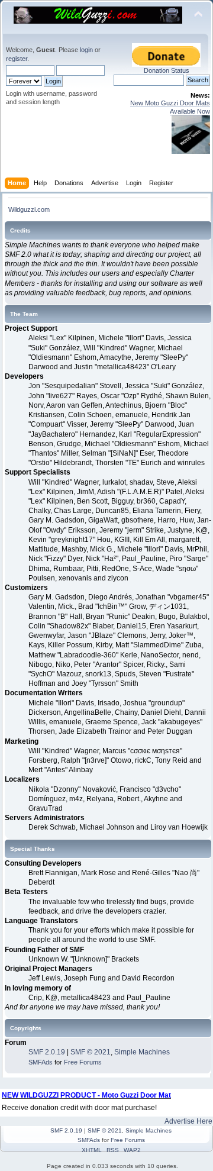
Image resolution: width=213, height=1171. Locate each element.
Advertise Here (188, 1121)
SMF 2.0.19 (46, 1052)
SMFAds (40, 1062)
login (86, 49)
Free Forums (83, 1062)
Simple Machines (142, 1052)
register (16, 58)
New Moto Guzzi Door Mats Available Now (170, 106)
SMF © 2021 (90, 1052)
